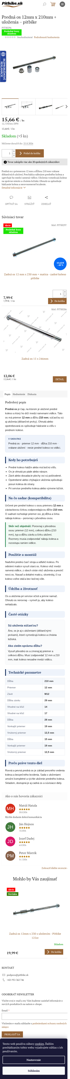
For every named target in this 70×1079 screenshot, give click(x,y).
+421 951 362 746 (15, 979)
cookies (39, 1044)
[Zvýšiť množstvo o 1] (13, 151)
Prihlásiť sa (12, 1034)
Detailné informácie (12, 187)
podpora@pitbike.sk (17, 975)
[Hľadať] (44, 4)
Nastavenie (34, 1060)
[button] (35, 952)
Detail (60, 379)
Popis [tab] (7, 394)
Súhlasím (34, 1071)
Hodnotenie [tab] (19, 394)
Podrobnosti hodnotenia (46, 37)
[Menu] (62, 4)
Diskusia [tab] (32, 394)
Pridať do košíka (32, 153)
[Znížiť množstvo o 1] (13, 155)
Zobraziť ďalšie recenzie (54, 868)
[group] (35, 921)
